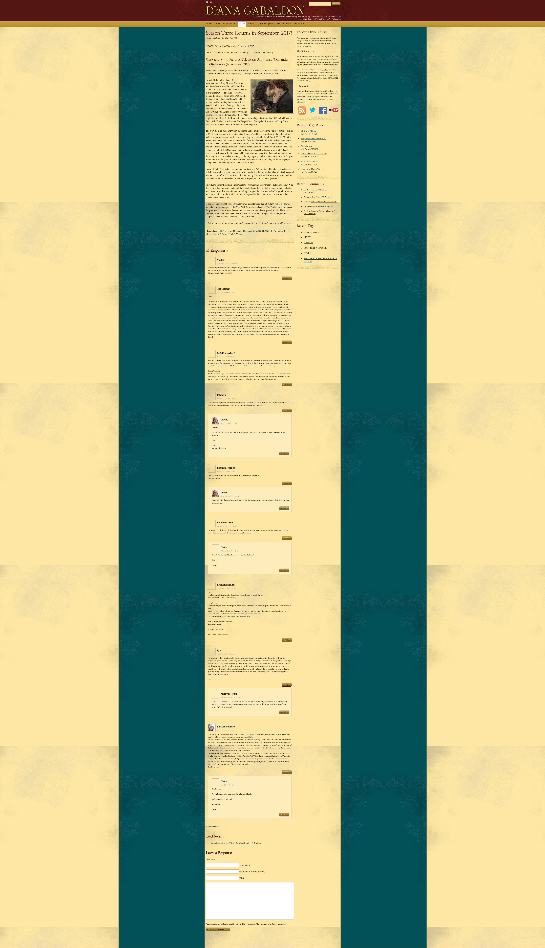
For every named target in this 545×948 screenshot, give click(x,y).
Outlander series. (235, 102)
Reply (286, 278)
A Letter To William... (324, 197)
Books (251, 24)
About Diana (230, 24)
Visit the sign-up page (310, 96)
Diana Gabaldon (311, 231)
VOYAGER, (240, 95)
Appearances (284, 24)
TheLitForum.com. (309, 59)
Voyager (240, 233)
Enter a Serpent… (307, 146)
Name (244, 865)
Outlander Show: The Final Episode (314, 153)
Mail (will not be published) (252, 871)
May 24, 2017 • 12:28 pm (229, 785)
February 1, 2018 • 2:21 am (230, 551)
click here (325, 70)
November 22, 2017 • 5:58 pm (227, 588)
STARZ (231, 233)
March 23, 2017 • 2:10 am (225, 730)
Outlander (237, 230)
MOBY (307, 237)
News (217, 24)
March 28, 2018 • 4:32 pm (226, 399)
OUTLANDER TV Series (270, 230)
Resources (300, 24)
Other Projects (265, 24)
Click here (211, 222)
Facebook (323, 110)
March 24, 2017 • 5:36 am (225, 654)
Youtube (334, 110)
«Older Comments (212, 826)
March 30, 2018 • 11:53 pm (230, 496)
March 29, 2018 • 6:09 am (225, 356)
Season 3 (217, 233)
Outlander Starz (250, 230)
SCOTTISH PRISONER (315, 247)
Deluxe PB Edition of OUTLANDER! (315, 191)
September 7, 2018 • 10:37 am (227, 264)
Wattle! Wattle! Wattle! (309, 161)
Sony (224, 233)
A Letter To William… (309, 131)
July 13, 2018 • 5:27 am (229, 423)
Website (241, 878)
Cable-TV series (225, 230)
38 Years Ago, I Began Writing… (313, 169)
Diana (224, 547)
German (211, 2)
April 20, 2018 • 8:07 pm (225, 292)
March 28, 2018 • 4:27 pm (226, 471)
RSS (302, 110)
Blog (242, 24)
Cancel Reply (210, 859)
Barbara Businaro (226, 726)
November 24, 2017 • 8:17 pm (231, 697)
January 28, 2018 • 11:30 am (226, 526)
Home (209, 24)
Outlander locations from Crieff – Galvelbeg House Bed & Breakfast (236, 843)
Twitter (312, 110)
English (207, 2)
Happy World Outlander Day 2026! (313, 138)
